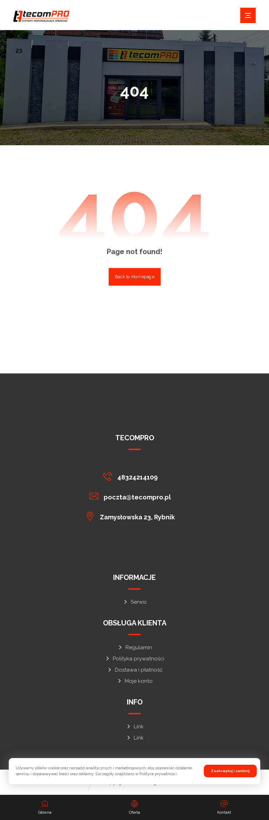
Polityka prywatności (138, 659)
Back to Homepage (134, 276)
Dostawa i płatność (139, 670)
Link (139, 726)
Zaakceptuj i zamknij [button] (230, 771)
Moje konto (139, 681)
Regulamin (138, 647)
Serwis (138, 602)
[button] (248, 15)
